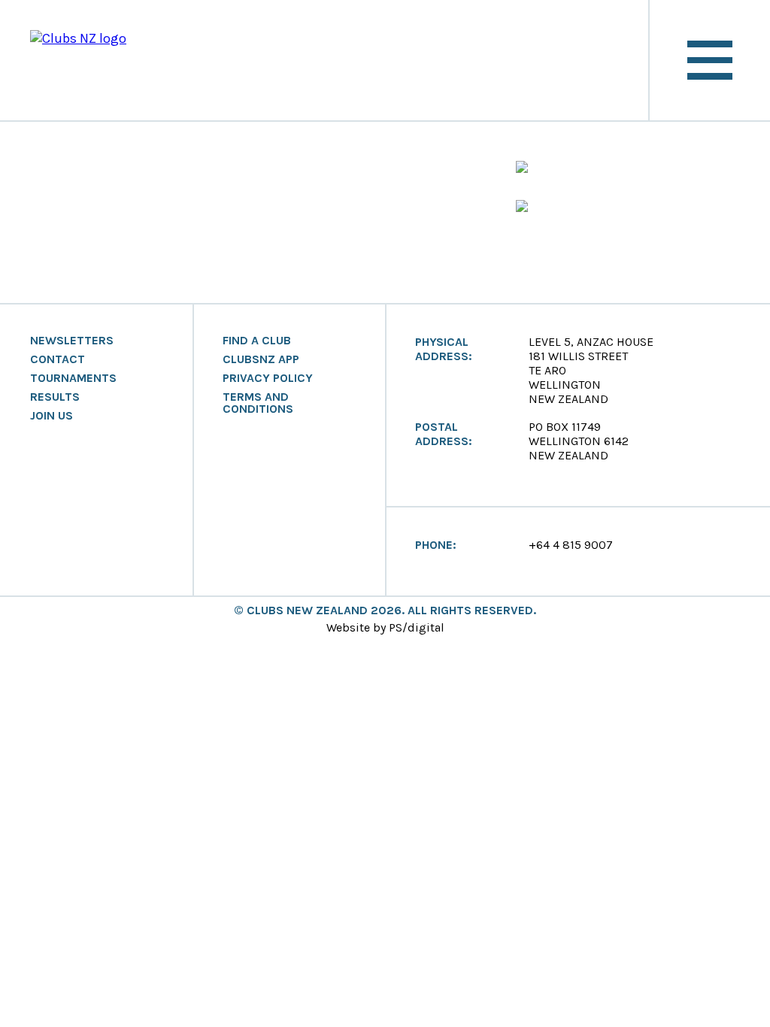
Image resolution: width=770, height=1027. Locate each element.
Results (55, 397)
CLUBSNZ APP (261, 359)
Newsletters (72, 341)
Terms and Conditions (258, 403)
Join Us (51, 416)
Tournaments (73, 378)
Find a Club (257, 341)
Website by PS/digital (385, 627)
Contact (57, 359)
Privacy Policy (268, 378)
